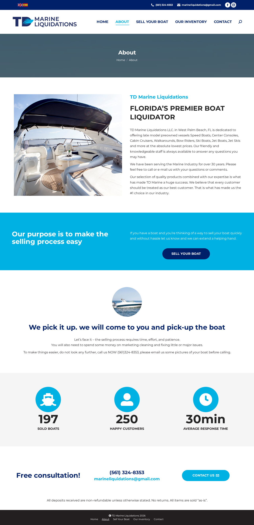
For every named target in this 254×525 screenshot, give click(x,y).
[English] (20, 4)
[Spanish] (25, 4)
